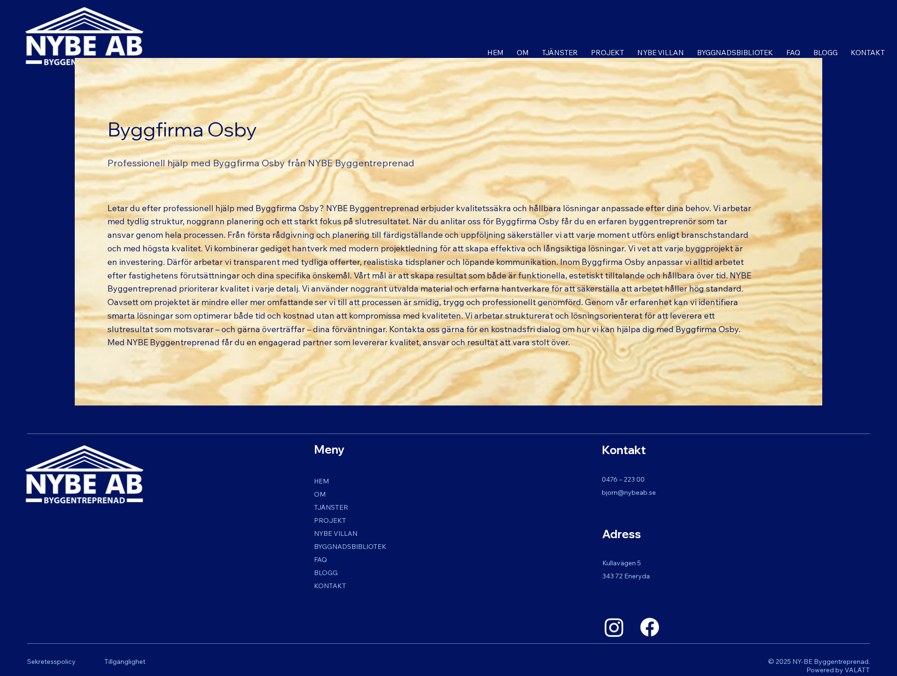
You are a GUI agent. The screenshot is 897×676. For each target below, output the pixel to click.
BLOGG (326, 573)
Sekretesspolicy (51, 661)
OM (320, 494)
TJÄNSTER (331, 507)
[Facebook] (649, 627)
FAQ (320, 559)
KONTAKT (330, 586)
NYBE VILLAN (335, 533)
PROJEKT (330, 520)
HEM (321, 481)
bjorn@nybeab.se (629, 492)
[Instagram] (614, 627)
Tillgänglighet (124, 661)
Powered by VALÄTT (838, 670)
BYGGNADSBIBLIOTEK (350, 546)
